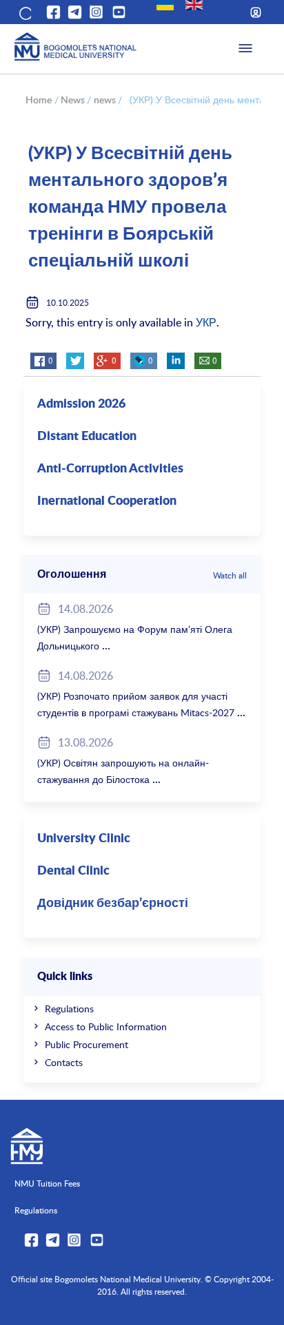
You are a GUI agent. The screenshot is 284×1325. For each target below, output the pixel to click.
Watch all (230, 575)
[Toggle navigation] (245, 48)
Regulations (69, 1008)
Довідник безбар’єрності (112, 903)
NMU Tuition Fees (47, 1183)
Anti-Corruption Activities (110, 469)
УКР (206, 322)
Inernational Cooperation (106, 501)
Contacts (64, 1062)
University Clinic (83, 839)
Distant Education (86, 436)
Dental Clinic (73, 871)
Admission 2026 (81, 404)
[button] (24, 12)
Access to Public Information (106, 1026)
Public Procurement (86, 1044)
